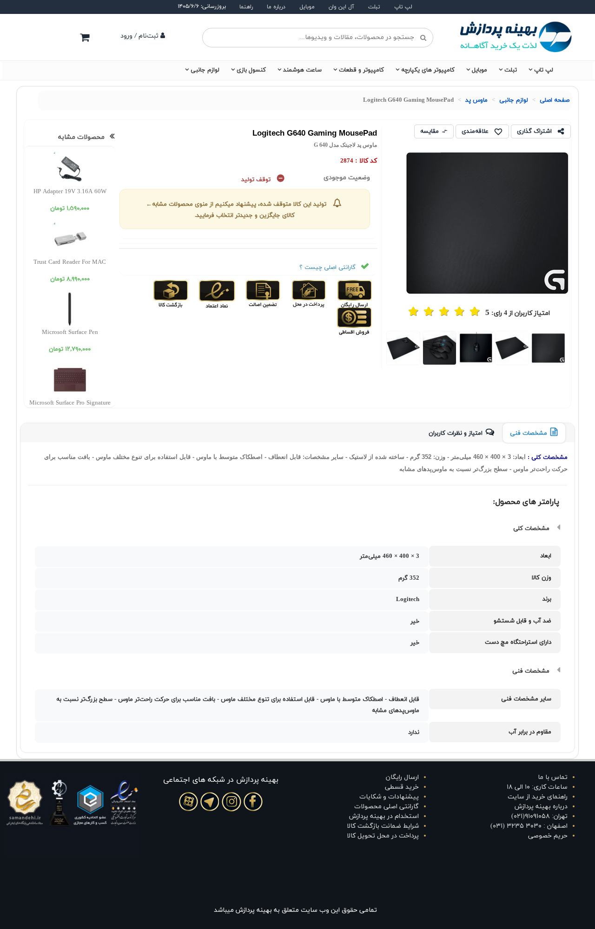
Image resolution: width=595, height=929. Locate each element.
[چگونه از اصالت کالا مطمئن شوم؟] (262, 293)
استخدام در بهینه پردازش (384, 816)
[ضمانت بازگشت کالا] (171, 293)
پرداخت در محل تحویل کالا (383, 835)
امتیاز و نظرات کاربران (456, 433)
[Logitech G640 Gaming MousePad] (548, 348)
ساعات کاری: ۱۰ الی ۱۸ (537, 787)
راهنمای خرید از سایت (538, 796)
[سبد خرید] (84, 37)
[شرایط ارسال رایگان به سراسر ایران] (354, 293)
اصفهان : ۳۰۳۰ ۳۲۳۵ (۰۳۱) (529, 826)
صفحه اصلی (554, 100)
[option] (548, 347)
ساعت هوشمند (302, 70)
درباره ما (276, 7)
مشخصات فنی (528, 433)
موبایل (307, 7)
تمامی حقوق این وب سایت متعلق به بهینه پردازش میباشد (295, 910)
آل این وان (341, 7)
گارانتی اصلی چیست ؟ (327, 267)
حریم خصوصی (548, 835)
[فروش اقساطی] (355, 321)
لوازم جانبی (205, 70)
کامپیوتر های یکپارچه (428, 70)
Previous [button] (574, 349)
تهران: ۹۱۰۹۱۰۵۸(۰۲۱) (539, 816)
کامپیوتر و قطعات (361, 70)
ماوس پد (476, 100)
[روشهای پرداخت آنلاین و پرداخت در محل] (308, 293)
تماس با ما (553, 777)
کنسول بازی (251, 70)
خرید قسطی (402, 787)
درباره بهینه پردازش (541, 806)
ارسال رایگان (402, 777)
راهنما (246, 7)
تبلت (374, 7)
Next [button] (373, 349)
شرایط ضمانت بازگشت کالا (383, 826)
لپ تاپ (403, 7)
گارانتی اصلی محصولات (386, 806)
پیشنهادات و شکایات (389, 796)
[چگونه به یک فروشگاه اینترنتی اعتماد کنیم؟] (216, 293)
